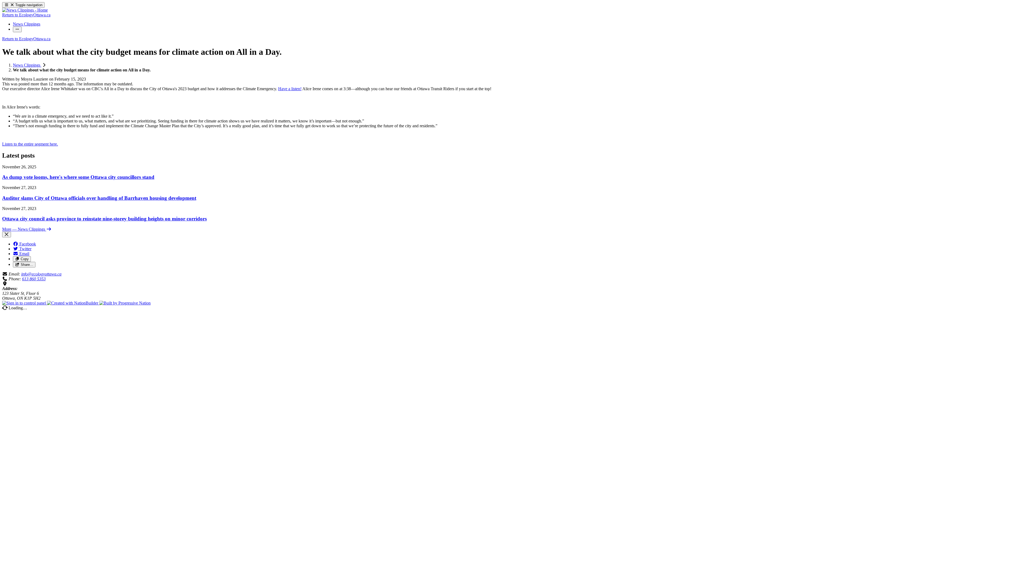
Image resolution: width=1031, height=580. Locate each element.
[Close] (6, 234)
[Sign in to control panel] (24, 303)
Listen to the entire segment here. (30, 144)
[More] (17, 29)
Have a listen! (290, 88)
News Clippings (27, 65)
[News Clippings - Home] (25, 10)
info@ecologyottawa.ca (41, 274)
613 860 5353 (34, 279)
